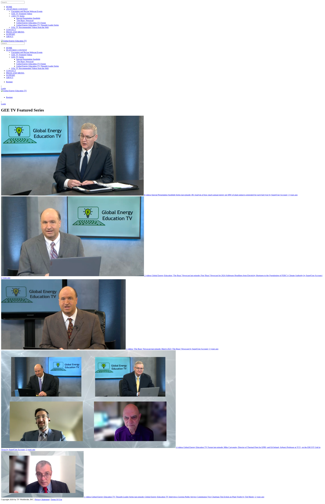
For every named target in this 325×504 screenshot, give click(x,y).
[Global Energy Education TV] (14, 41)
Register (9, 82)
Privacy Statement (42, 499)
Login (3, 88)
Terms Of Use (56, 499)
